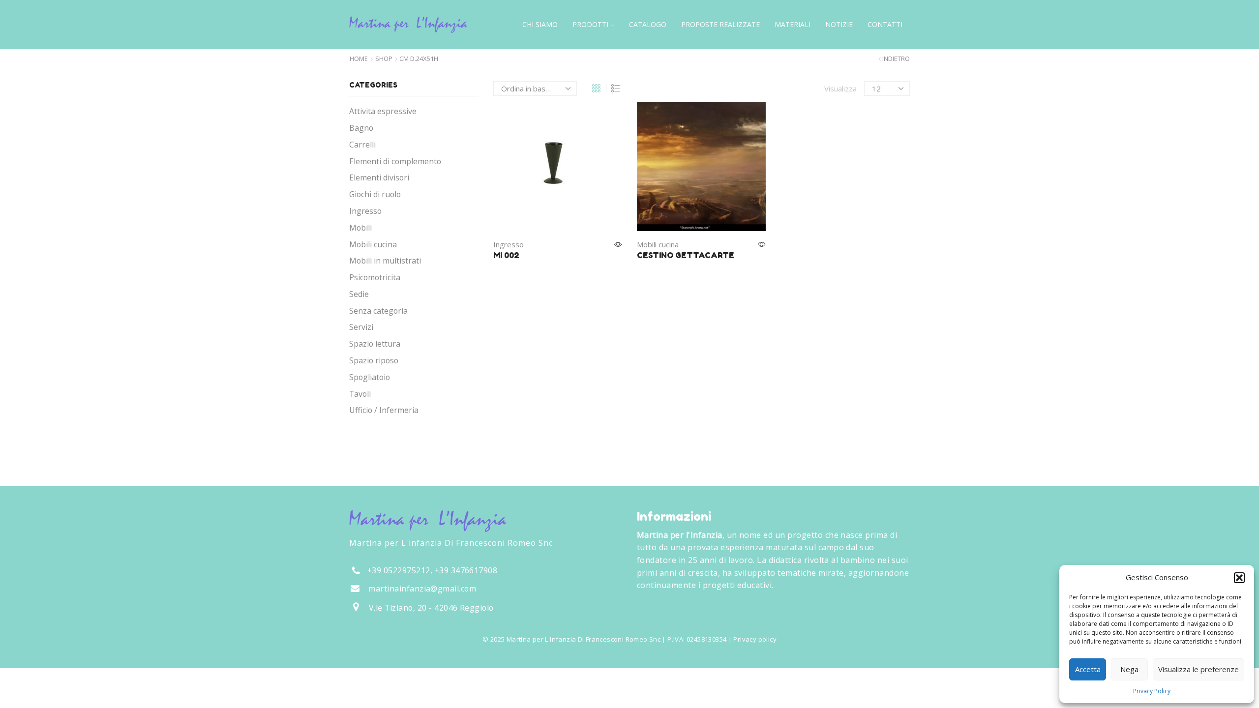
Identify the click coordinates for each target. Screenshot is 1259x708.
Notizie (839, 24)
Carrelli (362, 144)
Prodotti (590, 24)
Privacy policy (754, 639)
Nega (1129, 669)
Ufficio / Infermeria (384, 410)
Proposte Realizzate (720, 24)
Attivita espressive (383, 111)
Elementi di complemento (395, 161)
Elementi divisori (379, 177)
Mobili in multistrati (385, 260)
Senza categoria (378, 310)
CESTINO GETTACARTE (685, 255)
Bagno (361, 127)
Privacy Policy (1151, 691)
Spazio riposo (373, 360)
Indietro (896, 59)
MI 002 (506, 255)
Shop (383, 59)
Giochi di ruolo (375, 194)
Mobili (360, 227)
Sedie (359, 294)
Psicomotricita (374, 277)
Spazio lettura (374, 343)
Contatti (885, 24)
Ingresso (508, 244)
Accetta (1088, 669)
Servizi (361, 327)
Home (359, 59)
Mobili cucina (658, 244)
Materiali (792, 24)
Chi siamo (540, 24)
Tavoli (360, 393)
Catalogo (647, 24)
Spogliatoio (369, 377)
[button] (1239, 578)
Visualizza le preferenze (1198, 669)
